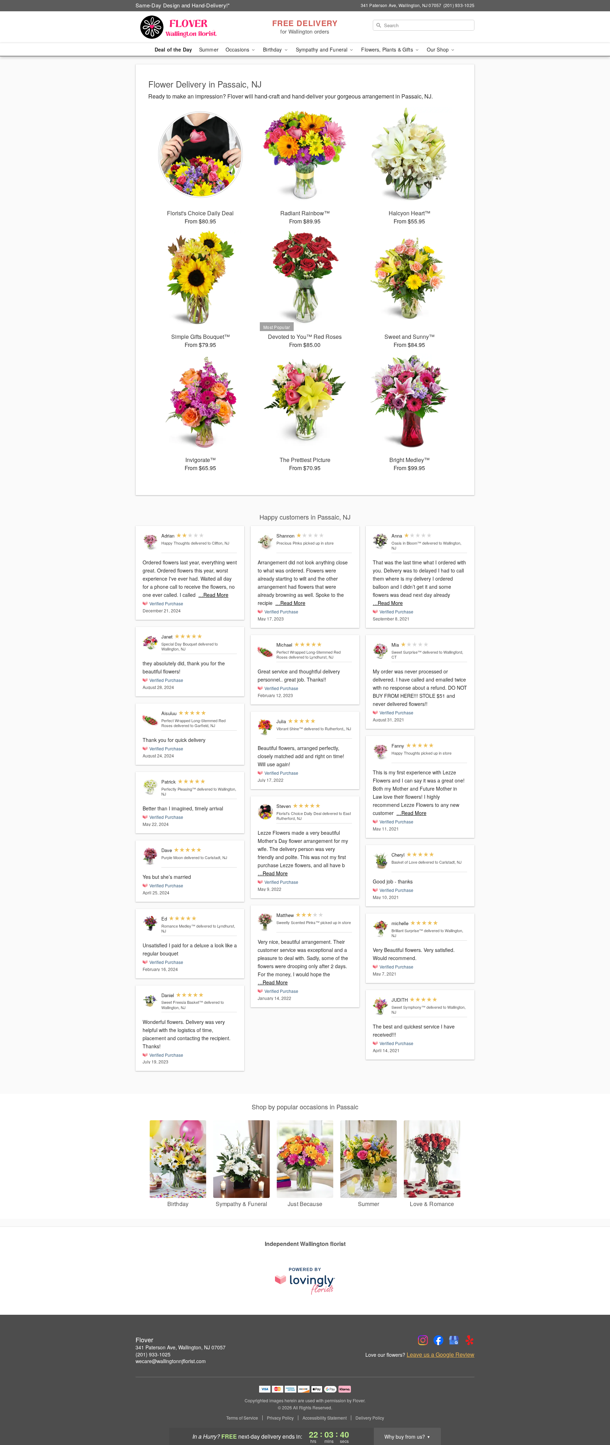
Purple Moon (172, 857)
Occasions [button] (238, 49)
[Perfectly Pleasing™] (150, 787)
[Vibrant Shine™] (265, 727)
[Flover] (186, 27)
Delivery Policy (369, 1418)
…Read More (213, 594)
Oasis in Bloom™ (406, 543)
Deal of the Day (173, 49)
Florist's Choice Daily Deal (298, 813)
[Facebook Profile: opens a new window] (438, 1340)
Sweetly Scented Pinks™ (297, 922)
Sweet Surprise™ (406, 652)
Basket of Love (404, 862)
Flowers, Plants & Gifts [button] (387, 49)
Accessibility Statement (325, 1418)
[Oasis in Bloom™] (380, 541)
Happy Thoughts (175, 543)
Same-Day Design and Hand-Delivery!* (183, 5)
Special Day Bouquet (179, 644)
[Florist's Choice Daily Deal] (265, 812)
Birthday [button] (273, 49)
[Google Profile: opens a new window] (454, 1340)
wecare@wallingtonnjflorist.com (171, 1361)
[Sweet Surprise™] (380, 650)
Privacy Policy (280, 1418)
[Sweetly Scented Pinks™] (265, 922)
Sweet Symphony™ (408, 1007)
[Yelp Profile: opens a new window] (469, 1340)
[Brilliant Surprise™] (380, 929)
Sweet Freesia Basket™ (182, 1002)
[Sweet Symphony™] (380, 1006)
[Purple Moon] (150, 856)
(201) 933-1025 (153, 1354)
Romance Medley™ (178, 926)
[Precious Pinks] (265, 541)
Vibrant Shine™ (289, 728)
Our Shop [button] (438, 49)
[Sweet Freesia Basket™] (150, 1001)
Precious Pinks (289, 543)
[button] (591, 1415)
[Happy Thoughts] (150, 541)
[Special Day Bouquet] (150, 642)
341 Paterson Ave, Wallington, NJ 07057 (181, 1347)
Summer (209, 49)
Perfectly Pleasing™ (178, 789)
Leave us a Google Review (440, 1355)
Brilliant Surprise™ (407, 930)
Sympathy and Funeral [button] (322, 49)
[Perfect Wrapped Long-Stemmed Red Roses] (150, 719)
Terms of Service (242, 1418)
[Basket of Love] (380, 860)
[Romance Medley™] (150, 923)
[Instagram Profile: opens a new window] (423, 1340)
